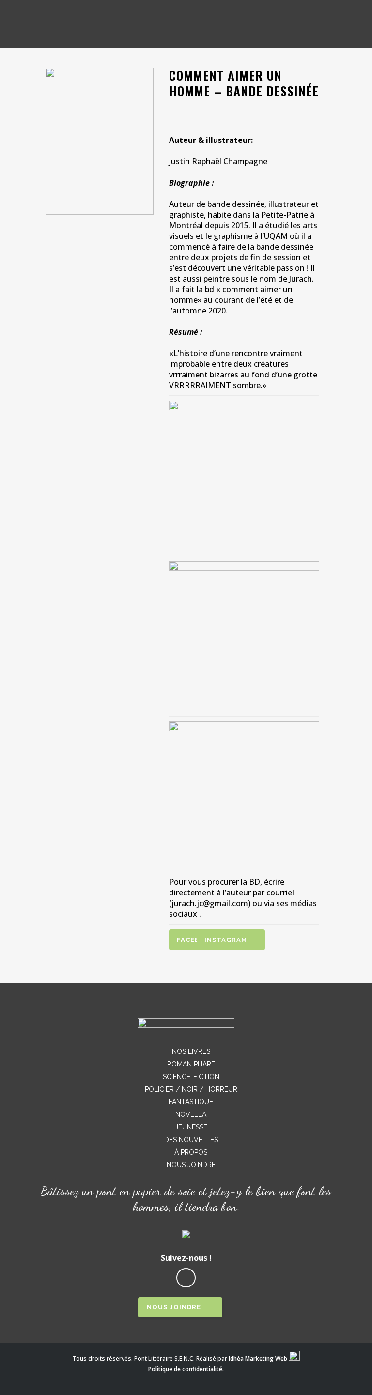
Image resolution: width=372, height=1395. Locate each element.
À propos (190, 1152)
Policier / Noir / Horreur (191, 1089)
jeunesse (191, 1127)
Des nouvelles (191, 1140)
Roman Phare (191, 1064)
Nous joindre (191, 1165)
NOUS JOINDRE (174, 1307)
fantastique (191, 1102)
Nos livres (191, 1051)
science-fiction (191, 1077)
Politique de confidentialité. (186, 1369)
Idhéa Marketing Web (258, 1358)
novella (190, 1114)
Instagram (225, 939)
